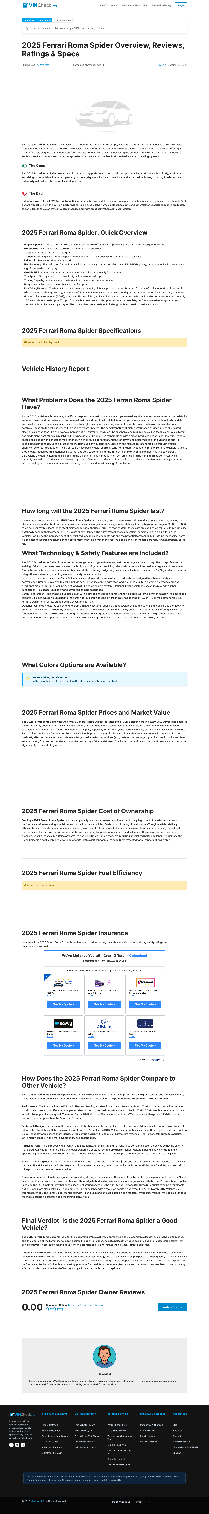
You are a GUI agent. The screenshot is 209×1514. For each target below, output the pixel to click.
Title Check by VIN (84, 1430)
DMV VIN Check (50, 1441)
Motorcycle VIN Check (151, 1425)
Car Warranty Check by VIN (119, 1452)
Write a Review (172, 1307)
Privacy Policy (142, 1502)
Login (181, 5)
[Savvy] (63, 1023)
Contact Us (178, 1436)
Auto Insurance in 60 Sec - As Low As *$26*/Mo (63, 991)
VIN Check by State (52, 1447)
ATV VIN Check (148, 1430)
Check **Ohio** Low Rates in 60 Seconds (142, 1033)
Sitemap (177, 1453)
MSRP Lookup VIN (116, 1445)
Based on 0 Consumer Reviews (86, 1305)
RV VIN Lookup (147, 1436)
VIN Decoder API (181, 1441)
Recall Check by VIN (85, 1441)
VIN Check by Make (52, 1453)
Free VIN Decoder (109, 5)
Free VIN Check (50, 1425)
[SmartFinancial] (145, 982)
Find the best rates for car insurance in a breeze (62, 1033)
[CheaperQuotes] (63, 982)
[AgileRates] (104, 982)
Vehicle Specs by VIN (118, 1425)
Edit (124, 961)
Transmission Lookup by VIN (119, 1437)
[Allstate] (104, 1023)
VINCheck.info (38, 1501)
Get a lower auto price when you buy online (103, 1033)
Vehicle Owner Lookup (86, 1447)
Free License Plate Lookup (134, 5)
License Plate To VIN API (185, 1447)
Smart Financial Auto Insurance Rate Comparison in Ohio (144, 991)
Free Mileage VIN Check (87, 1436)
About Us (177, 1430)
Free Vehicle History (161, 5)
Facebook (11, 1445)
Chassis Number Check (119, 1464)
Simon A (162, 65)
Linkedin (23, 1445)
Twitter (17, 1445)
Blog (175, 1425)
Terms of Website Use (120, 1502)
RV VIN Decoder (148, 1441)
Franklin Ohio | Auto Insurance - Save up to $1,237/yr (103, 991)
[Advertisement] (104, 81)
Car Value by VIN (116, 1459)
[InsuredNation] (145, 1023)
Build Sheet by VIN (116, 1430)
